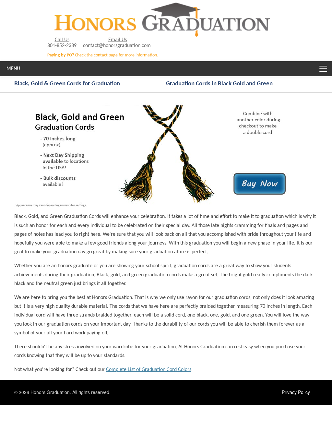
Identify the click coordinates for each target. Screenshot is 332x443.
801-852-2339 (62, 45)
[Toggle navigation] (323, 69)
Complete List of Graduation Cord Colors (148, 369)
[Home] (162, 7)
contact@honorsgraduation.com (117, 45)
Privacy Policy (296, 392)
